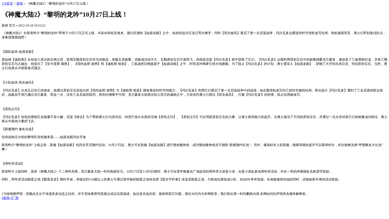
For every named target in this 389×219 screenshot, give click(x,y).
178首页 (7, 3)
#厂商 (15, 198)
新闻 (19, 3)
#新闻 (6, 198)
